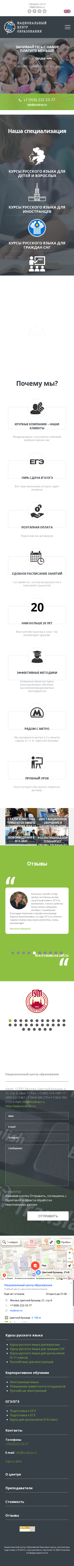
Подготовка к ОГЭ (23, 1411)
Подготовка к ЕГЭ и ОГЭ (37, 314)
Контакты (13, 1430)
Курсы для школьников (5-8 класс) (34, 1419)
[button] (12, 952)
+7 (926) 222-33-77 (39, 100)
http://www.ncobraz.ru (20, 1106)
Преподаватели (19, 1488)
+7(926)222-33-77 (37, 4)
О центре (13, 1474)
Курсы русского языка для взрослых (35, 1345)
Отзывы (12, 1515)
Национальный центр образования (21, 1547)
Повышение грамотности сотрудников (38, 1386)
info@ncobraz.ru (37, 7)
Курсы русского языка (24, 1335)
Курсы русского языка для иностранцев (37, 209)
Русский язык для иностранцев (31, 1362)
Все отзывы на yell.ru (52, 955)
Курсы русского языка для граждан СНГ (37, 245)
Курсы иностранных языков (37, 281)
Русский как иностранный (28, 1391)
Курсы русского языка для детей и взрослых (37, 173)
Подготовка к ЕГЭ (22, 1415)
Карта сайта (13, 1461)
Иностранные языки (24, 1382)
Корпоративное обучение (37, 346)
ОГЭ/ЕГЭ (12, 1401)
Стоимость (14, 1502)
